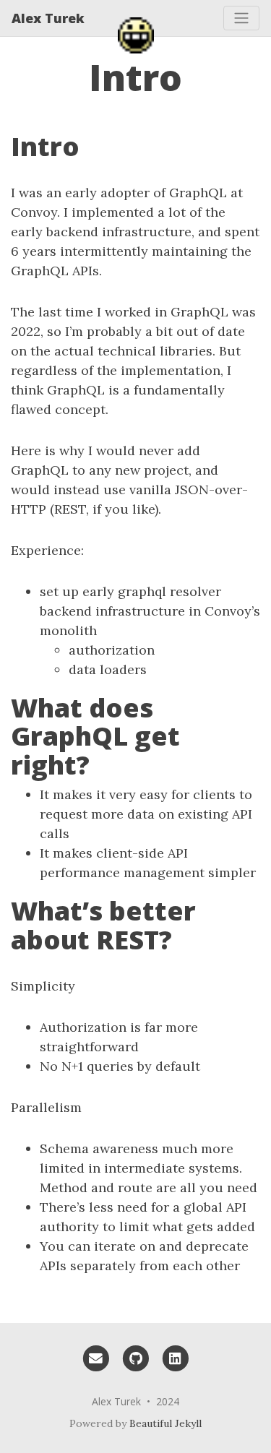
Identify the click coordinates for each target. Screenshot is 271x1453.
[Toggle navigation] (241, 18)
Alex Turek (48, 18)
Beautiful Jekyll (165, 1423)
